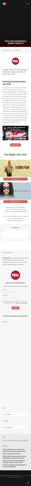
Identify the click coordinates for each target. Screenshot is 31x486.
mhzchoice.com (18, 220)
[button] (27, 3)
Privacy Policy (23, 475)
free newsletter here (20, 211)
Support (21, 477)
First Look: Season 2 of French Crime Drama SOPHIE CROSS (13, 393)
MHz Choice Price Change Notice (14, 368)
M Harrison (17, 50)
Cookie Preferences (13, 477)
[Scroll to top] (28, 483)
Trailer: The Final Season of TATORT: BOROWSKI (15, 345)
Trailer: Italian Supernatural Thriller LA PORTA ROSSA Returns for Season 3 (14, 457)
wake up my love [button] (15, 201)
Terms (28, 475)
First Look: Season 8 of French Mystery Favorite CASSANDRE (14, 466)
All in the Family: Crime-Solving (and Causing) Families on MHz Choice (14, 461)
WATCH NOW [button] (15, 145)
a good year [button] (15, 179)
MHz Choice (6, 258)
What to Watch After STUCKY (11, 454)
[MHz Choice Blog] (4, 4)
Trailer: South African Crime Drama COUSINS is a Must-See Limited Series (14, 450)
